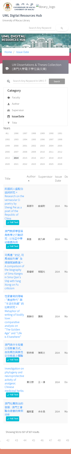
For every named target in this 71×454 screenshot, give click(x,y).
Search (57, 81)
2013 (7, 157)
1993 (16, 139)
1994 (25, 139)
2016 (33, 157)
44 (24, 440)
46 (42, 440)
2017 (42, 157)
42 (7, 440)
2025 (51, 163)
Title (12, 122)
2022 (25, 163)
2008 (25, 151)
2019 (60, 157)
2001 (25, 145)
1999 (7, 145)
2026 (60, 163)
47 (50, 440)
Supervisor (15, 110)
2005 (60, 145)
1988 (33, 133)
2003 (42, 145)
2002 (33, 145)
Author (13, 103)
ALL (7, 133)
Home (8, 52)
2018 (51, 157)
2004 (51, 145)
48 (59, 440)
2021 (16, 163)
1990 (51, 133)
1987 (25, 133)
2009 (33, 151)
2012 (60, 151)
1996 (42, 139)
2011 (51, 151)
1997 (51, 139)
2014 (16, 157)
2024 (42, 163)
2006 (7, 151)
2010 (42, 151)
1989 (42, 133)
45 (33, 440)
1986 (16, 133)
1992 (7, 139)
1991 (60, 133)
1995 (33, 139)
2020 (7, 163)
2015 (25, 157)
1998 (60, 139)
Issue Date (22, 52)
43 (16, 440)
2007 (16, 151)
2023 (33, 163)
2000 (16, 145)
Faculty (13, 97)
